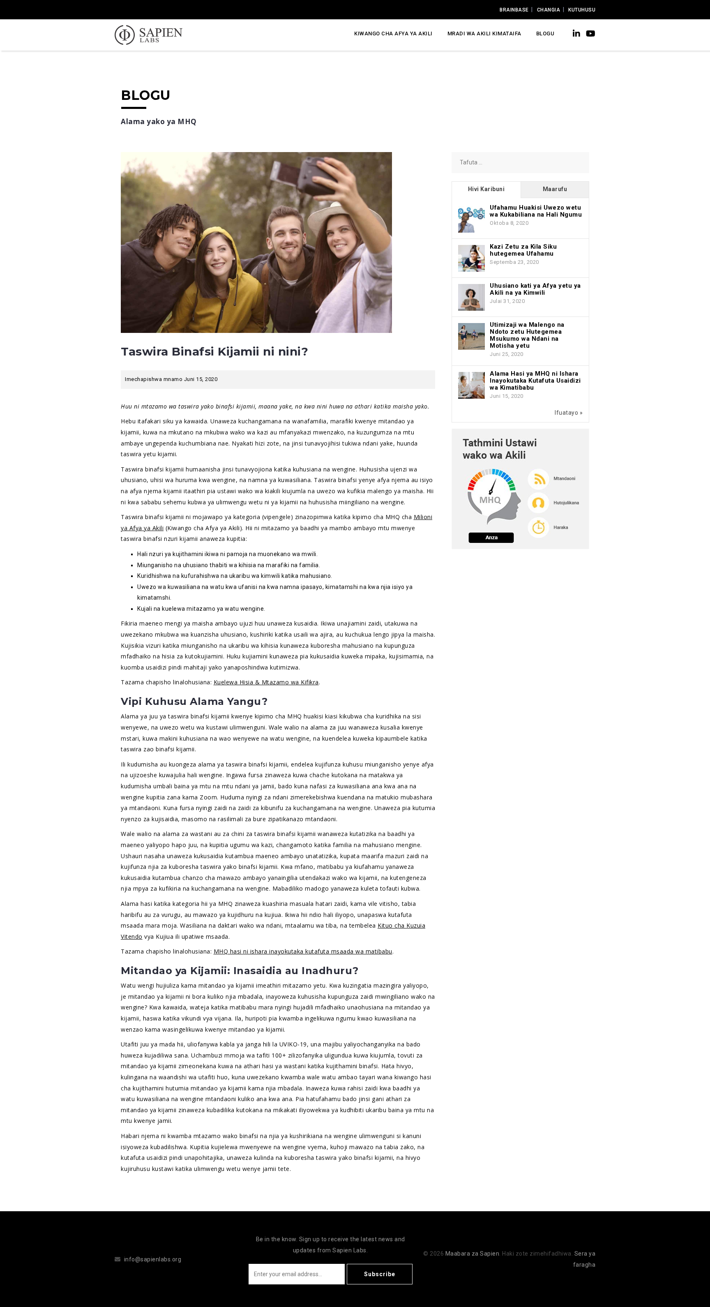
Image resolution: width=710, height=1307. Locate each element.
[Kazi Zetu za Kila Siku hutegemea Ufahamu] (471, 257)
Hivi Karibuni (486, 189)
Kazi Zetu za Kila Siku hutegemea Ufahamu (523, 250)
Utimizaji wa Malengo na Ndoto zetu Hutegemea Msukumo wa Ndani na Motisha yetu (527, 335)
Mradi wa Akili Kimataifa (484, 33)
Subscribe (379, 1274)
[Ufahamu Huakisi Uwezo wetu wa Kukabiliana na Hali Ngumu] (471, 218)
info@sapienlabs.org (153, 1259)
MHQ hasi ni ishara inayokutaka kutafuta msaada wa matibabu (303, 951)
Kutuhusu (581, 10)
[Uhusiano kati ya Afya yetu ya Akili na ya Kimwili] (471, 296)
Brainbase (514, 10)
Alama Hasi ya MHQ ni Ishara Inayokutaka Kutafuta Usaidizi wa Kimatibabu (535, 380)
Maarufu (555, 189)
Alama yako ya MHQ (159, 121)
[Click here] (520, 488)
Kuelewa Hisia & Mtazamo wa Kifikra (266, 682)
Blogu (545, 33)
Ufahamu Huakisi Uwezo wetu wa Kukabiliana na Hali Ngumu (536, 211)
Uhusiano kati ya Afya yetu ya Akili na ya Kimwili (535, 289)
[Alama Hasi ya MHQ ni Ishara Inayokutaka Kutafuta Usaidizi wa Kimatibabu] (471, 384)
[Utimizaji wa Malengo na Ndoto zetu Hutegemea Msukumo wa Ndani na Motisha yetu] (471, 336)
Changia (548, 10)
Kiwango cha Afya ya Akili (393, 33)
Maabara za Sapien (472, 1253)
